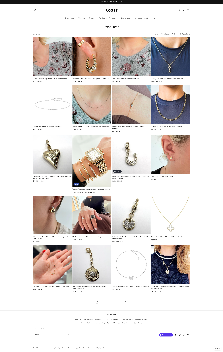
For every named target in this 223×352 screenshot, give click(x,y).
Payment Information (113, 319)
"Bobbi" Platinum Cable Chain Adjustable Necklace (90, 127)
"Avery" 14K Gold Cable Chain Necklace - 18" (167, 79)
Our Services (88, 319)
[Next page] (125, 302)
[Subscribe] (68, 334)
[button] (35, 10)
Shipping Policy (99, 323)
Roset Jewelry (43, 348)
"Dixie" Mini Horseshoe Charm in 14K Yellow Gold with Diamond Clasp (131, 177)
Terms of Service (113, 323)
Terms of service (88, 348)
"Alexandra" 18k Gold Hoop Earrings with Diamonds (90, 79)
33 (120, 302)
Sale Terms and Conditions (132, 323)
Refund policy (66, 348)
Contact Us (99, 319)
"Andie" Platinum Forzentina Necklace (125, 79)
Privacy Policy (86, 323)
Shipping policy (100, 348)
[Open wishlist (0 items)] (184, 10)
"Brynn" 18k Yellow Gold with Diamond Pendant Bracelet (129, 127)
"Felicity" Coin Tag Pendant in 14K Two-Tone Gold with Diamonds (130, 238)
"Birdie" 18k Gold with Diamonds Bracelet (48, 127)
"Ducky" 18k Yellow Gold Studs (162, 176)
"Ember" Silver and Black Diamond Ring (86, 237)
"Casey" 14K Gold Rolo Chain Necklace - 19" (166, 127)
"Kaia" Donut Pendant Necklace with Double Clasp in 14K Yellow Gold (170, 287)
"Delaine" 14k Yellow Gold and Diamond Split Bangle (91, 189)
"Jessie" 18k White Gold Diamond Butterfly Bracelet (130, 287)
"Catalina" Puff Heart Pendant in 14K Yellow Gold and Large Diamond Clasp (52, 177)
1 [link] (97, 302)
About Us (78, 319)
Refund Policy (128, 319)
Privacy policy (77, 348)
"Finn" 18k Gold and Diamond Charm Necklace (167, 237)
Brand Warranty (141, 319)
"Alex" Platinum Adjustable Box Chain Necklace (50, 79)
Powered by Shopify (54, 348)
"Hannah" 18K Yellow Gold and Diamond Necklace (51, 287)
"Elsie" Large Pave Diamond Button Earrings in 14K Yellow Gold (51, 238)
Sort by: (156, 34)
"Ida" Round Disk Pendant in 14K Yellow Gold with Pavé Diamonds (89, 287)
